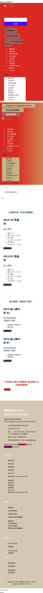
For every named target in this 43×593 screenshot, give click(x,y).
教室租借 (11, 507)
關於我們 (11, 460)
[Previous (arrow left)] (1, 592)
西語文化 (12, 61)
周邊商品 (11, 547)
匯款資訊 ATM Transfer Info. (18, 476)
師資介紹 (11, 464)
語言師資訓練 (13, 54)
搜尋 (16, 24)
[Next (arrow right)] (3, 592)
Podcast (12, 70)
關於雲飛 (12, 49)
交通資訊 (11, 470)
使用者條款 (12, 566)
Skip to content (6, 2)
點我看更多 (8, 248)
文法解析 (12, 58)
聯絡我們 (11, 467)
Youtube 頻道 (12, 543)
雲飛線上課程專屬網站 (15, 517)
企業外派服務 (12, 511)
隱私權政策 (12, 563)
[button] (15, 74)
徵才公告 (11, 473)
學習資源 (12, 63)
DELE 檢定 (12, 56)
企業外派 (12, 51)
